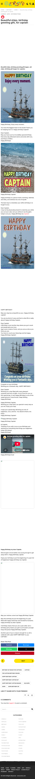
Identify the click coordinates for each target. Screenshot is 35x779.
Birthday (4, 724)
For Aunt (4, 740)
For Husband (22, 721)
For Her (21, 719)
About (3, 769)
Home (2, 767)
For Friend (4, 753)
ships (3, 686)
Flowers (3, 737)
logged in (12, 703)
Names (20, 745)
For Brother (5, 743)
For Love (21, 724)
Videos (20, 753)
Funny (20, 735)
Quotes (21, 751)
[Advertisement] (17, 46)
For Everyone (5, 748)
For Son (21, 732)
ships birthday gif (13, 686)
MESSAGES (21, 743)
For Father (4, 751)
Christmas (4, 732)
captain (27, 670)
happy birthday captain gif (10, 680)
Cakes (3, 727)
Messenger (26, 645)
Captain (26, 214)
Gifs (23, 767)
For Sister (21, 729)
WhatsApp (9, 649)
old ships (27, 683)
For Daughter (5, 745)
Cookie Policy (25, 769)
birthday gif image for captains (12, 670)
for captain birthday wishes (11, 673)
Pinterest (17, 653)
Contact (10, 771)
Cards (3, 14)
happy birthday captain (9, 676)
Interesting (16, 14)
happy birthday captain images (11, 683)
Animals (3, 719)
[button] (2, 3)
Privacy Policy (15, 769)
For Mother (22, 727)
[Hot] (2, 17)
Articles (3, 721)
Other (20, 748)
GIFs (8, 14)
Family (3, 735)
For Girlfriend (5, 756)
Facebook (9, 645)
